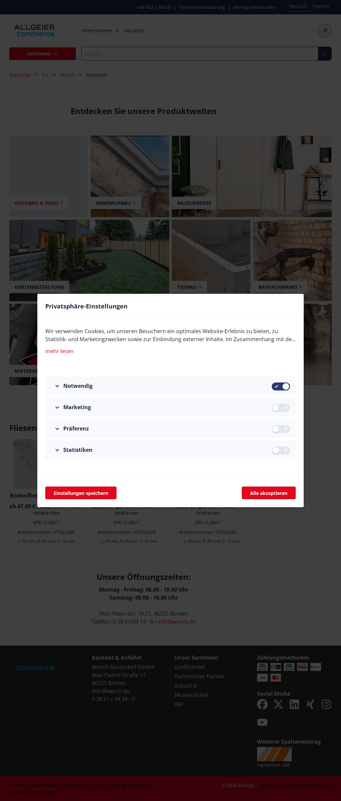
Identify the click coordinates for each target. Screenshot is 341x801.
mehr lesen (59, 351)
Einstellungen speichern (81, 493)
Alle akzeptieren (268, 493)
